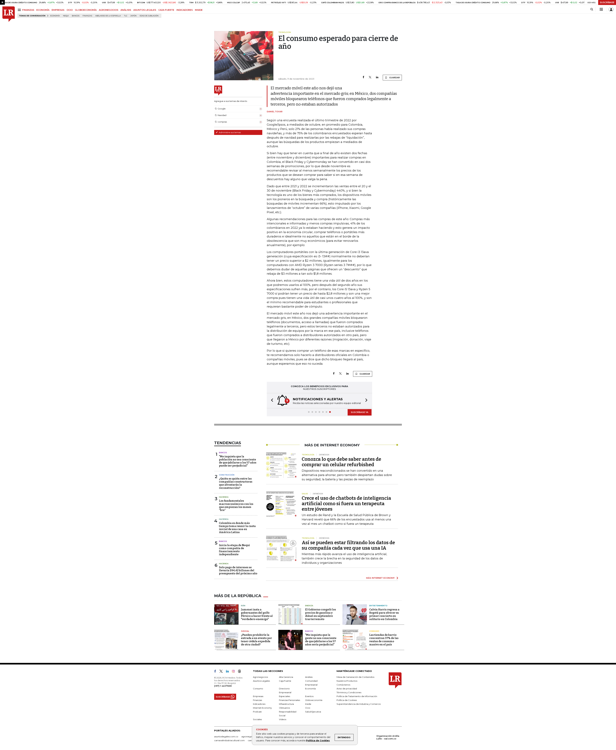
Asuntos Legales (261, 681)
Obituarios (284, 708)
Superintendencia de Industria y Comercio (359, 704)
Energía (309, 605)
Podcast (257, 711)
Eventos (309, 696)
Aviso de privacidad (347, 688)
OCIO (70, 10)
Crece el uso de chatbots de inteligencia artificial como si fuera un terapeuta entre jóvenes (346, 503)
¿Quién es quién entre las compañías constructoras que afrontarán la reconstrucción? (235, 483)
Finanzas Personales (289, 700)
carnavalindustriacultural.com (229, 740)
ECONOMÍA (42, 10)
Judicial (245, 631)
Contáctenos (343, 684)
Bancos (75, 16)
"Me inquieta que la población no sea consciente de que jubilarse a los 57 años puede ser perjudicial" (237, 461)
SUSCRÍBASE (607, 2)
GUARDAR (394, 77)
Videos (282, 719)
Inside (308, 704)
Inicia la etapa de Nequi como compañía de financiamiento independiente (234, 550)
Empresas (258, 696)
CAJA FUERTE (166, 10)
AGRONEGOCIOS (108, 10)
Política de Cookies (318, 740)
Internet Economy (262, 708)
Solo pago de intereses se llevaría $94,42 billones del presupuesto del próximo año (238, 570)
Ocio (307, 708)
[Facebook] (363, 77)
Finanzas (87, 16)
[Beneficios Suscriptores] (601, 9)
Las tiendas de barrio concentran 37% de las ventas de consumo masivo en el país (383, 639)
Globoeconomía (313, 700)
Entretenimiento (378, 605)
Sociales (257, 719)
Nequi (66, 16)
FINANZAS (28, 10)
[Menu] (19, 10)
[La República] (8, 14)
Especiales (284, 696)
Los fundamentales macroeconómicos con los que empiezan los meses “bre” (236, 505)
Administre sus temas (229, 132)
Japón (133, 16)
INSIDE (199, 10)
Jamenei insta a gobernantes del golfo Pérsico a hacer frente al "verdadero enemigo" (257, 614)
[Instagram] (234, 672)
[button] (271, 400)
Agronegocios (260, 677)
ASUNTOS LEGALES (144, 10)
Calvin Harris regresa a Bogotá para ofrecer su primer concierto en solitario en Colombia (384, 614)
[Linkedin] (377, 77)
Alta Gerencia (286, 677)
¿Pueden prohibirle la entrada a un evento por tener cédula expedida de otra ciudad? (256, 639)
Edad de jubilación (149, 16)
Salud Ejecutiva (313, 711)
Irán (243, 605)
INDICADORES (184, 10)
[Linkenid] (228, 672)
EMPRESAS (58, 10)
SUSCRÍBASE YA (359, 412)
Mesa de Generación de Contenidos (355, 677)
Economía (55, 16)
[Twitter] (370, 77)
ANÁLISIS (125, 10)
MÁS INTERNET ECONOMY (380, 578)
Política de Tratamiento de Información (357, 696)
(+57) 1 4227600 (223, 686)
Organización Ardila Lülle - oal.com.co (387, 737)
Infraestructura (286, 704)
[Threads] (241, 672)
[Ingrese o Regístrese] (611, 9)
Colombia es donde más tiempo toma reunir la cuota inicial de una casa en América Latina (237, 528)
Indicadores (259, 704)
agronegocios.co (250, 736)
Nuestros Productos (347, 681)
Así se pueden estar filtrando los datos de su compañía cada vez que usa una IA (348, 545)
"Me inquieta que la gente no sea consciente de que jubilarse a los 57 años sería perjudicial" (320, 639)
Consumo (374, 631)
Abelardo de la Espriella (108, 16)
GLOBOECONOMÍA (86, 10)
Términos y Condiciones (349, 692)
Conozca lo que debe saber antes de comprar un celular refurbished (341, 461)
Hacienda (223, 497)
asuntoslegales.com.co (226, 736)
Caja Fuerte (285, 681)
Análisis (308, 677)
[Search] (592, 9)
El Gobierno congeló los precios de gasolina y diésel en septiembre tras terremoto (320, 614)
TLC (125, 16)
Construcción (226, 475)
